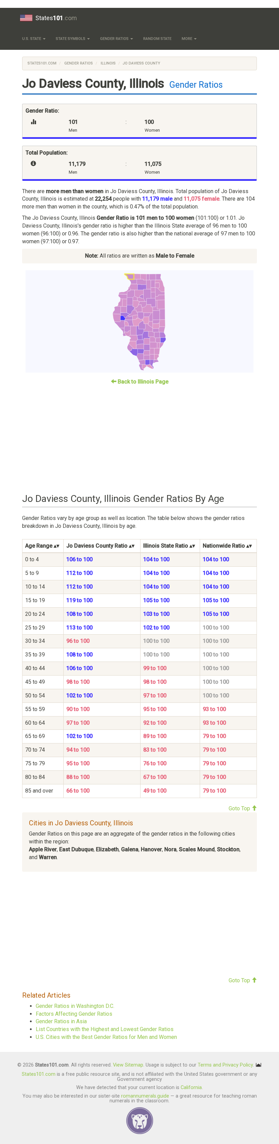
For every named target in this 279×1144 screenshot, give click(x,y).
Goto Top (240, 808)
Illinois (108, 63)
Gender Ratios (115, 39)
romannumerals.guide (145, 1096)
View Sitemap (128, 1065)
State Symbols (71, 39)
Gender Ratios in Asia (61, 1021)
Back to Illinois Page (142, 381)
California (191, 1087)
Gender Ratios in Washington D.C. (75, 1006)
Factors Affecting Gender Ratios (74, 1014)
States (56, 17)
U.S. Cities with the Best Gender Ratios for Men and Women (106, 1037)
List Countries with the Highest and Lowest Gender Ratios (105, 1029)
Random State (157, 39)
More (187, 39)
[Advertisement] (139, 436)
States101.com (42, 63)
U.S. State (32, 39)
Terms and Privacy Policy (225, 1065)
